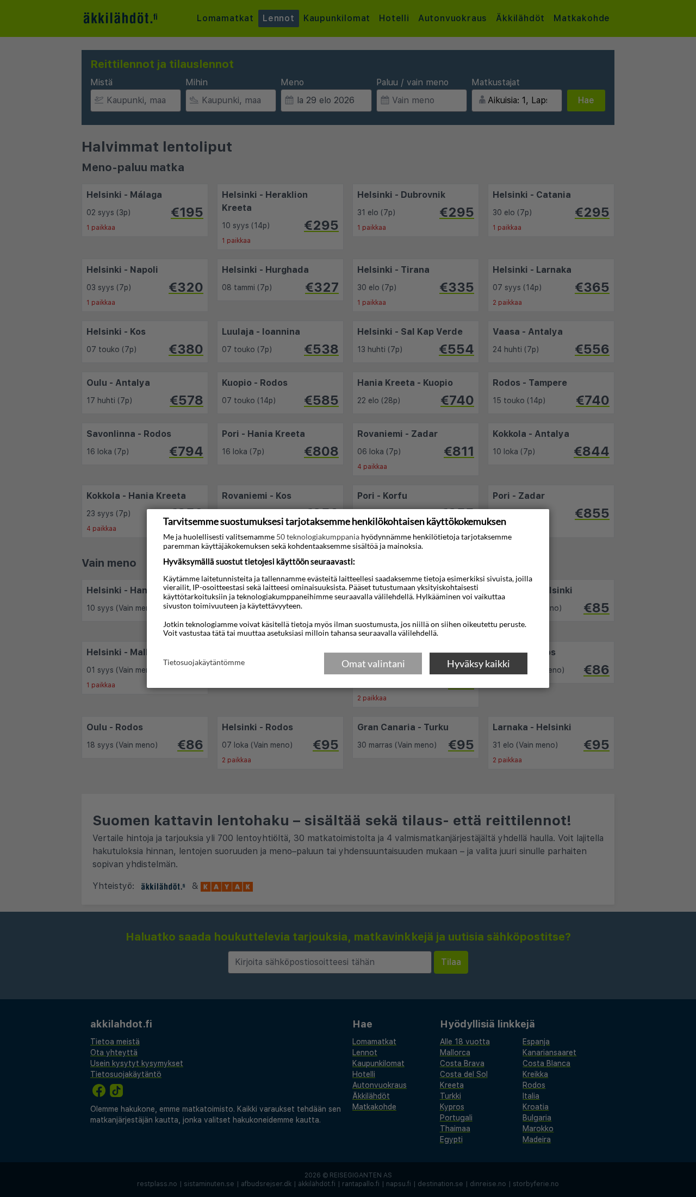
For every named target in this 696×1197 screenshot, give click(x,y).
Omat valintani (373, 663)
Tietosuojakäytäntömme (204, 663)
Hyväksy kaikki (478, 663)
